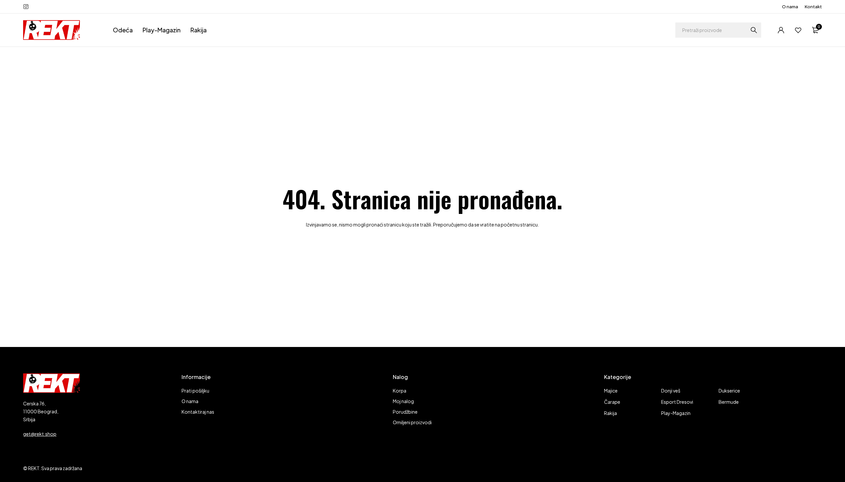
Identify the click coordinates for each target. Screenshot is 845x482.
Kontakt (813, 6)
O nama (790, 6)
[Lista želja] (798, 30)
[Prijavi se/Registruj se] (781, 30)
